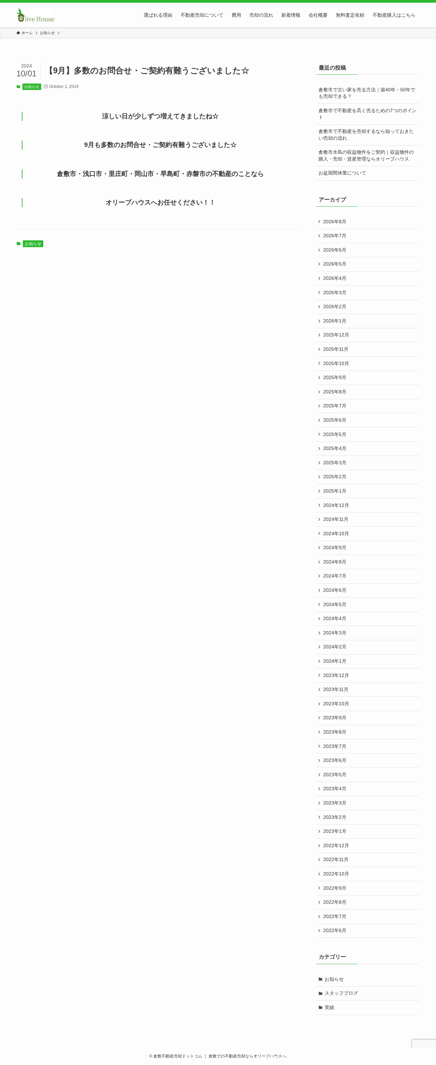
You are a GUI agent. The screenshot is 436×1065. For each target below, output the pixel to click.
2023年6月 (334, 760)
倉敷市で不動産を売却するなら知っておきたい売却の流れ (366, 135)
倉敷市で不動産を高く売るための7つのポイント (367, 114)
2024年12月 (336, 505)
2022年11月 (335, 859)
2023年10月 (336, 703)
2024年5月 (334, 604)
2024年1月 (334, 661)
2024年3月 (334, 632)
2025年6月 (334, 420)
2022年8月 (334, 902)
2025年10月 (336, 363)
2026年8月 (334, 221)
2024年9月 (334, 547)
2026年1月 (334, 321)
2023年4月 (334, 788)
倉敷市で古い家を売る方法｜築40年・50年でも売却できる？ (366, 93)
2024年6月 (334, 590)
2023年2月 (334, 817)
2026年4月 (334, 278)
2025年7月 (334, 405)
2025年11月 (335, 349)
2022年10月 (336, 873)
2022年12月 (336, 845)
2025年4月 (334, 448)
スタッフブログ (341, 993)
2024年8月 (334, 562)
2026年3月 (334, 292)
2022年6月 (334, 930)
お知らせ (31, 87)
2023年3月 (334, 803)
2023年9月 (334, 717)
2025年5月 (334, 434)
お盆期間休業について (342, 173)
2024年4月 (334, 618)
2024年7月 (334, 576)
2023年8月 (334, 732)
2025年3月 (334, 462)
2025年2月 (334, 476)
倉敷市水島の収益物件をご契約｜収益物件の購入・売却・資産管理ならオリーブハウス (366, 155)
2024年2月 (334, 646)
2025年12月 (336, 335)
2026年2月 (334, 306)
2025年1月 (334, 491)
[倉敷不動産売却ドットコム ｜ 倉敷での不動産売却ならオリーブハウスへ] (35, 15)
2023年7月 (334, 746)
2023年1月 (334, 831)
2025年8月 (334, 391)
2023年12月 (336, 675)
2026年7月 (334, 235)
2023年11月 (335, 689)
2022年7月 (334, 916)
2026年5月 (334, 264)
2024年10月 (336, 533)
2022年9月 (334, 888)
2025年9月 (334, 377)
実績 (329, 1007)
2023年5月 (334, 774)
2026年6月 (334, 250)
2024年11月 (335, 519)
